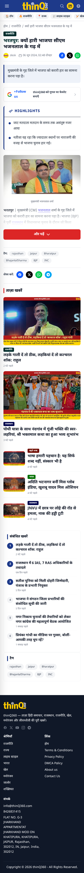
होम (5, 26)
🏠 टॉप (9, 16)
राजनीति (16, 26)
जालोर (7, 783)
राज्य (6, 750)
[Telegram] (29, 727)
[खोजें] (62, 6)
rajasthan (17, 253)
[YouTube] (17, 727)
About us (51, 770)
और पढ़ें (39, 234)
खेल (5, 770)
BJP (35, 260)
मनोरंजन (8, 776)
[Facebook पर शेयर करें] (62, 55)
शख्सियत (8, 789)
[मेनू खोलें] (6, 6)
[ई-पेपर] (70, 6)
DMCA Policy (53, 763)
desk (13, 55)
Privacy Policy (54, 757)
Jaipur (33, 253)
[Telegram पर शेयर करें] (48, 274)
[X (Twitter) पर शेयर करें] (70, 55)
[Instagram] (23, 727)
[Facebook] (5, 727)
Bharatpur (50, 253)
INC (46, 260)
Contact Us (52, 776)
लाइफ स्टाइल (10, 757)
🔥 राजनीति (25, 16)
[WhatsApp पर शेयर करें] (78, 55)
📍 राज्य (42, 16)
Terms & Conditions (59, 750)
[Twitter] (11, 727)
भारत (6, 763)
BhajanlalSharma (16, 260)
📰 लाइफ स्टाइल (61, 16)
